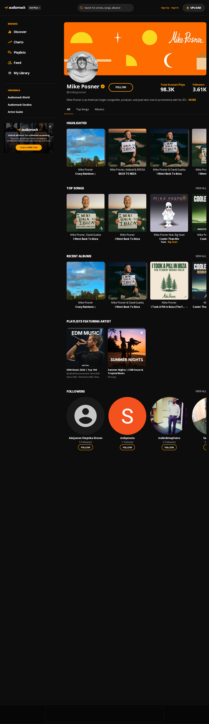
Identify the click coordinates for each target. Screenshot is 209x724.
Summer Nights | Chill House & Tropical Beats (125, 371)
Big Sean (172, 241)
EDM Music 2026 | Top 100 (82, 369)
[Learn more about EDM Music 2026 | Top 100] (85, 348)
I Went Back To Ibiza (169, 173)
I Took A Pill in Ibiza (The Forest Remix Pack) (168, 307)
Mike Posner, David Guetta (85, 235)
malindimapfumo (169, 438)
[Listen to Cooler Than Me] (169, 213)
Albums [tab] (99, 109)
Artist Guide (15, 112)
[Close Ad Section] (50, 126)
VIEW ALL (200, 188)
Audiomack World (19, 97)
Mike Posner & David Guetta (169, 169)
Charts (18, 42)
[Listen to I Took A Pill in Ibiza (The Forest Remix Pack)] (169, 281)
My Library (21, 73)
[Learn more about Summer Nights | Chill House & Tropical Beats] (127, 348)
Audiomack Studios (20, 104)
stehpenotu (127, 438)
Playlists (20, 52)
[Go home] (14, 7)
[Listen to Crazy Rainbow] (85, 148)
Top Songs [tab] (82, 109)
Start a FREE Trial (28, 147)
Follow (121, 87)
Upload (195, 7)
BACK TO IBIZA (127, 173)
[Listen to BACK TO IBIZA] (127, 148)
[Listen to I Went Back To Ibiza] (169, 148)
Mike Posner (85, 169)
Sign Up (165, 8)
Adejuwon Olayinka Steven (85, 438)
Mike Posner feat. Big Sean (169, 235)
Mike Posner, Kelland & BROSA (127, 169)
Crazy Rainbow (84, 173)
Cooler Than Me (169, 239)
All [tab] (68, 109)
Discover (20, 32)
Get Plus (34, 7)
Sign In (174, 8)
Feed (17, 62)
